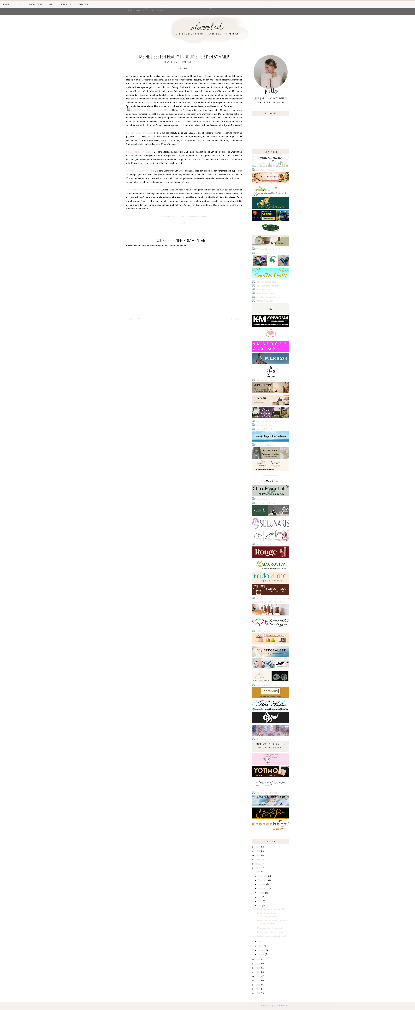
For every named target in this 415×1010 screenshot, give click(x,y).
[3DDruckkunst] (270, 644)
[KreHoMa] (271, 326)
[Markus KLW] (270, 470)
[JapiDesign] (270, 615)
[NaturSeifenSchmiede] (270, 208)
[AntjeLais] (270, 751)
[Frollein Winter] (263, 380)
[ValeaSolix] (270, 681)
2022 (258, 864)
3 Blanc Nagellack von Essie (139, 152)
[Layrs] (266, 249)
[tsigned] (270, 722)
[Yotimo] (270, 776)
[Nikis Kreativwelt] (265, 503)
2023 (258, 859)
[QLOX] (270, 313)
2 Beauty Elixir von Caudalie (140, 133)
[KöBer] (270, 540)
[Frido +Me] (270, 582)
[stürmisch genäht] (265, 282)
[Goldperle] (270, 458)
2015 (258, 976)
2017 (258, 968)
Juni (260, 901)
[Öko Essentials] (270, 495)
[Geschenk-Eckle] (270, 195)
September (263, 888)
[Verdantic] (270, 515)
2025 (258, 851)
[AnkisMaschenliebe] (270, 265)
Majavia (149, 102)
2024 (258, 855)
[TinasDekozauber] (270, 656)
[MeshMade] (270, 735)
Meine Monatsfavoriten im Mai (271, 909)
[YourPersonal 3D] (270, 627)
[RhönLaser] (262, 425)
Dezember (263, 876)
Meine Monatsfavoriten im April (271, 936)
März (260, 946)
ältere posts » (234, 319)
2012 (258, 989)
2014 (258, 980)
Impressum (265, 1006)
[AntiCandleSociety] (265, 421)
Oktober (262, 884)
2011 (258, 993)
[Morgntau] (270, 417)
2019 (258, 959)
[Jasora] (270, 405)
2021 (258, 868)
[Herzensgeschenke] (270, 764)
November (263, 880)
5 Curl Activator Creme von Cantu (143, 190)
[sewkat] (270, 602)
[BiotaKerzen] (270, 245)
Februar (262, 950)
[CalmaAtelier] (262, 429)
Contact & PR (35, 4)
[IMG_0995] (133, 110)
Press (52, 4)
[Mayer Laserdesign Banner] (266, 297)
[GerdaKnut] (270, 376)
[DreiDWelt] (270, 220)
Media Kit (66, 4)
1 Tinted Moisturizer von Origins (155, 110)
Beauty (201, 61)
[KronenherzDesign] (270, 830)
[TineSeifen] (270, 710)
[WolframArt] (262, 301)
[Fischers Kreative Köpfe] (268, 685)
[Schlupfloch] (270, 594)
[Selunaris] (270, 528)
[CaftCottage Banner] (263, 631)
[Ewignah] (261, 289)
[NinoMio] (263, 253)
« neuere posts (134, 319)
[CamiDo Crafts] (270, 278)
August (261, 893)
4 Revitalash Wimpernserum (139, 171)
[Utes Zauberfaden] (270, 183)
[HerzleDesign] (263, 170)
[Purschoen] (270, 363)
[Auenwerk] (261, 544)
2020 (258, 872)
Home (6, 4)
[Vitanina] (270, 233)
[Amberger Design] (270, 351)
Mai (260, 905)
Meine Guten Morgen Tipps (270, 932)
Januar (261, 954)
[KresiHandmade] (264, 793)
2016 (258, 972)
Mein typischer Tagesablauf (270, 928)
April (260, 942)
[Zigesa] (260, 499)
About (18, 4)
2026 (258, 847)
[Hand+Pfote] (263, 293)
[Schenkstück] (263, 739)
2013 (258, 985)
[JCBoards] (270, 483)
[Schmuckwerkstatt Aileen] (270, 339)
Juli (260, 897)
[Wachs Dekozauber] (270, 789)
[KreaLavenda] (270, 166)
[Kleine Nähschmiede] (266, 286)
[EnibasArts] (270, 805)
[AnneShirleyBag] (270, 441)
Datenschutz (281, 1006)
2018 (258, 964)
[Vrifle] (270, 668)
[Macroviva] (270, 569)
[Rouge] (270, 557)
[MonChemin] (270, 392)
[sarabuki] (270, 697)
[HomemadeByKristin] (263, 445)
